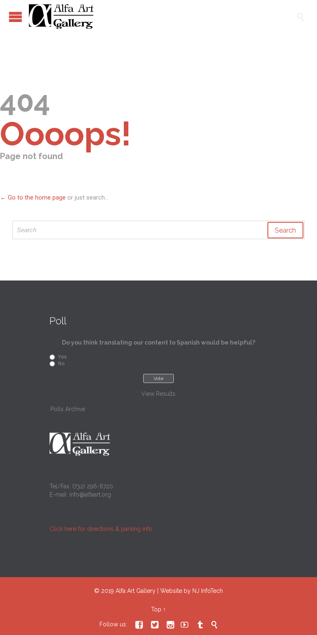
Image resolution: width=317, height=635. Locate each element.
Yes (62, 357)
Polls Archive (67, 409)
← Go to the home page (33, 197)
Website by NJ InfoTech (191, 590)
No (61, 363)
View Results (158, 393)
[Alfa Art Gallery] (162, 16)
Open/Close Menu (15, 17)
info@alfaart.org (90, 494)
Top (156, 609)
